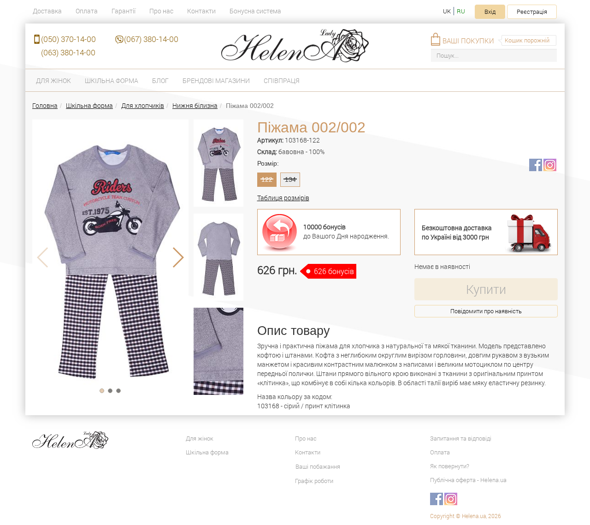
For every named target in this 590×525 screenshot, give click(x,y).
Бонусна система (255, 10)
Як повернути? (449, 466)
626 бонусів (334, 271)
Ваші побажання (317, 466)
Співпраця (282, 80)
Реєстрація (532, 11)
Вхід (490, 11)
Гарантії (124, 10)
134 (290, 179)
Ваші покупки (468, 40)
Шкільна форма (111, 80)
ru (461, 11)
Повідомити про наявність (486, 311)
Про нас (161, 10)
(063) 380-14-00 (68, 52)
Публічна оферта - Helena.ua (468, 480)
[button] (102, 390)
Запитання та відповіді (460, 438)
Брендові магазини (216, 80)
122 (266, 179)
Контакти (201, 10)
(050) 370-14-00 (68, 39)
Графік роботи (314, 481)
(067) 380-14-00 (151, 39)
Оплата (87, 10)
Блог (160, 80)
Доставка (47, 10)
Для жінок (53, 80)
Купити (486, 289)
